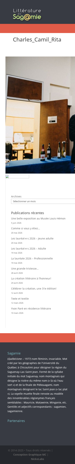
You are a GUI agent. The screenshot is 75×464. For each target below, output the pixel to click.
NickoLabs (37, 459)
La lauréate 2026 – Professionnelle (32, 258)
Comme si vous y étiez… (25, 228)
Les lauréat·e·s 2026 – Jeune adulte (32, 238)
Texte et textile (20, 298)
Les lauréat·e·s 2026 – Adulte (28, 248)
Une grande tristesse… (25, 268)
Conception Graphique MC (29, 454)
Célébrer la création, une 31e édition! (33, 288)
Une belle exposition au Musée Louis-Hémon (38, 218)
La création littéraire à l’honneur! (31, 278)
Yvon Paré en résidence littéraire (31, 308)
